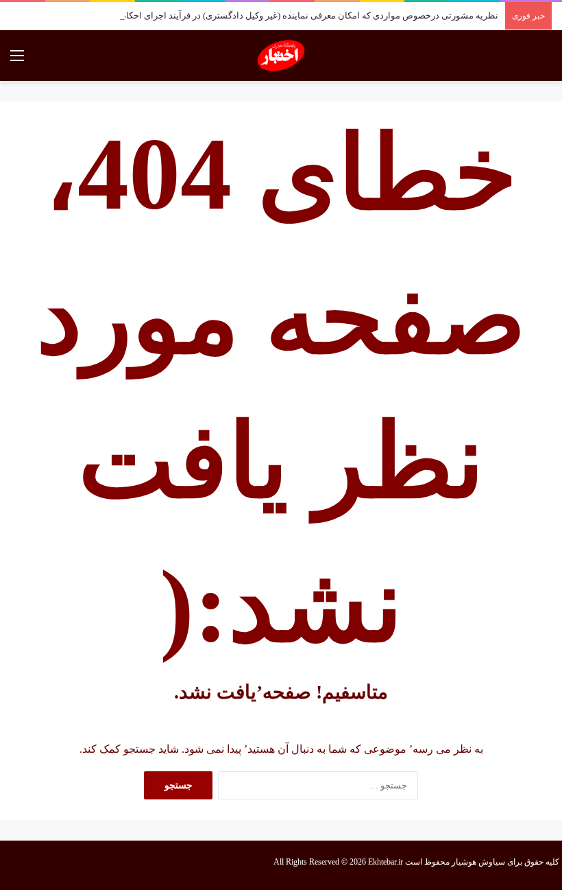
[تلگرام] (11, 865)
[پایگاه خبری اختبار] (281, 55)
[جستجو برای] (545, 60)
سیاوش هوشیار (478, 862)
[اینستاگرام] (27, 865)
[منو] (17, 60)
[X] (44, 865)
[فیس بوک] (60, 865)
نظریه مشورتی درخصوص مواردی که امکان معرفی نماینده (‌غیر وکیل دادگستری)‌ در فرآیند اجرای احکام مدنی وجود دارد (279, 15)
